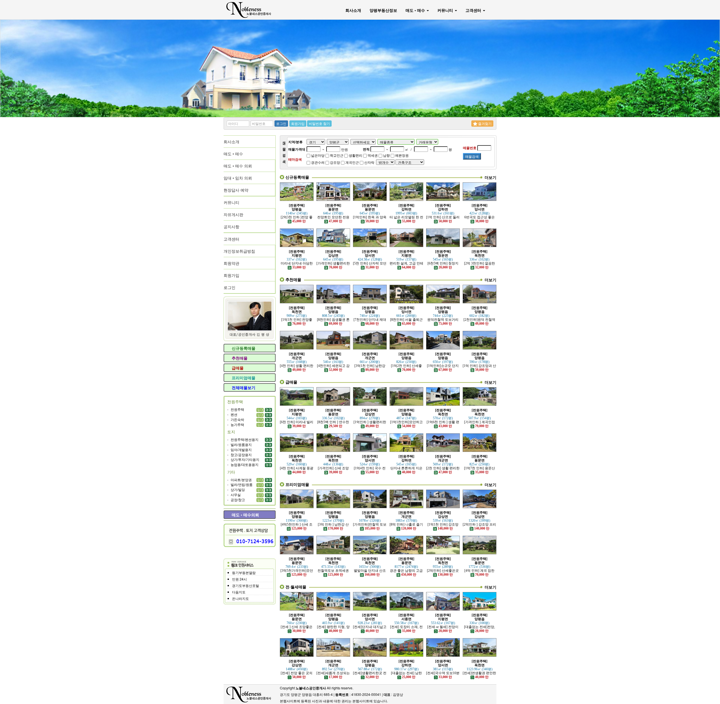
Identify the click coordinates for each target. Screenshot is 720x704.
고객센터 (473, 10)
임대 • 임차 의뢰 (238, 178)
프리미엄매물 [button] (243, 377)
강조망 (334, 162)
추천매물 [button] (239, 358)
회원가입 (298, 123)
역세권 (372, 155)
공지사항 (231, 226)
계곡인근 (352, 162)
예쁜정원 (401, 155)
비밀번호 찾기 (319, 123)
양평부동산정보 (383, 10)
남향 (386, 155)
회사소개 (353, 10)
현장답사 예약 (236, 190)
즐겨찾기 (484, 123)
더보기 (490, 177)
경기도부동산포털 (245, 585)
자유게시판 (233, 214)
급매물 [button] (237, 368)
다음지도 (239, 591)
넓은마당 (317, 155)
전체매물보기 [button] (243, 387)
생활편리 (355, 155)
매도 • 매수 (416, 10)
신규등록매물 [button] (243, 348)
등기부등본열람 (244, 572)
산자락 (368, 162)
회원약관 (231, 263)
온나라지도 (240, 598)
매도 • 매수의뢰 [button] (245, 514)
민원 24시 (239, 579)
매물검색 (472, 156)
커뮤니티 (445, 10)
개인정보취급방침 (239, 251)
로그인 (281, 123)
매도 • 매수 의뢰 (238, 166)
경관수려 (317, 162)
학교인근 (336, 155)
